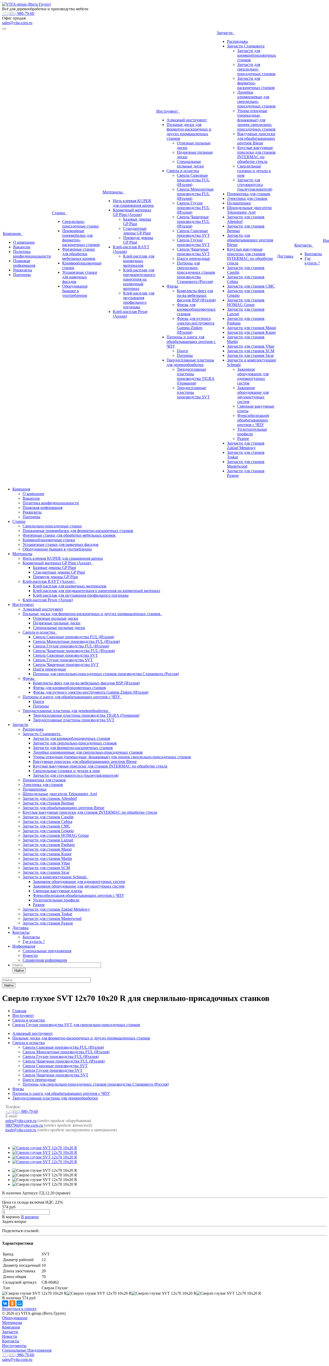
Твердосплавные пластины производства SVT (193, 392)
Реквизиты (22, 270)
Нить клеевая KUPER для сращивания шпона (133, 203)
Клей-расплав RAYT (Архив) (49, 581)
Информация (23, 946)
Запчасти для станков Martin (47, 858)
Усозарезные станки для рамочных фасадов (79, 277)
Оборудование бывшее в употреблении (75, 291)
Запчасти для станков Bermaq (48, 803)
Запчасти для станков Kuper (251, 332)
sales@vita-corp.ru (17, 23)
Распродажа (237, 41)
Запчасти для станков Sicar (250, 355)
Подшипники (239, 203)
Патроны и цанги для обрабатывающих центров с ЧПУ (191, 341)
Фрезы (172, 286)
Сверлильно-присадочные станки (80, 223)
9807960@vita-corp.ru (24, 1125)
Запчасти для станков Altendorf (50, 798)
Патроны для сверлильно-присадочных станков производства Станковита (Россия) (196, 272)
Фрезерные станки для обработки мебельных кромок (78, 254)
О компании (24, 242)
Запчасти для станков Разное (48, 923)
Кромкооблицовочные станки (49, 540)
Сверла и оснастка (183, 171)
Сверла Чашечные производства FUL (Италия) (193, 221)
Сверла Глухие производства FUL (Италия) (193, 207)
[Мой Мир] (19, 1303)
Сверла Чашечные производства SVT (193, 251)
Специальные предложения (47, 951)
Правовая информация (24, 263)
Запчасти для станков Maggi (251, 328)
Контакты (304, 245)
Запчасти (226, 33)
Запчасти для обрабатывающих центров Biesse (250, 240)
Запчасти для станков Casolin (48, 817)
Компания (13, 233)
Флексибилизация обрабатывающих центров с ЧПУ (253, 420)
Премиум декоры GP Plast (55, 577)
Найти (19, 970)
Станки (59, 213)
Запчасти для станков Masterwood (245, 463)
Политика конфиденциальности (32, 253)
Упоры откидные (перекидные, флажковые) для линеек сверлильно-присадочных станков (256, 120)
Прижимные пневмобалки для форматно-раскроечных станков (78, 530)
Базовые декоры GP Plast (54, 567)
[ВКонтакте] (5, 1303)
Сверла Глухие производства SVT (193, 242)
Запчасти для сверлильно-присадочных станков (256, 69)
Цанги (182, 351)
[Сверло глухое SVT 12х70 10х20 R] (44, 1148)
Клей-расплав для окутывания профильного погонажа (138, 300)
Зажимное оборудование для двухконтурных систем (253, 395)
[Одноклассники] (12, 1303)
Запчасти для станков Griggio (48, 831)
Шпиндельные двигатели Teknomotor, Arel (249, 209)
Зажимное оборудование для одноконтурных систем (253, 376)
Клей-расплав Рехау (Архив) (48, 600)
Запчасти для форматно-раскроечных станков (73, 747)
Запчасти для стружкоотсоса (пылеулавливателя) (254, 184)
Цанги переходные (193, 258)
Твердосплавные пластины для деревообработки (190, 362)
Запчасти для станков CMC (251, 286)
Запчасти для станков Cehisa (47, 821)
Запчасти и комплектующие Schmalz (56, 877)
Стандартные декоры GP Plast (137, 230)
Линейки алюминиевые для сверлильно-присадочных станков (256, 99)
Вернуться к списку (19, 1308)
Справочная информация (45, 960)
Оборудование (15, 1318)
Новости (30, 955)
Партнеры (22, 274)
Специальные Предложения (26, 1350)
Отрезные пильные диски (55, 618)
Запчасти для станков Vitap (250, 346)
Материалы (114, 192)
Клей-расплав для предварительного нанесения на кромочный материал (139, 279)
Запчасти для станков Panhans (49, 844)
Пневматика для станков (248, 194)
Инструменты (14, 1345)
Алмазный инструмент (187, 120)
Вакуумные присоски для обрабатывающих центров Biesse (256, 138)
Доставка (285, 256)
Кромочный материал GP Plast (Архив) (132, 212)
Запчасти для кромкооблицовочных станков (256, 55)
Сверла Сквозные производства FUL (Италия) (193, 180)
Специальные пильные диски (190, 163)
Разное (243, 438)
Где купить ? (312, 260)
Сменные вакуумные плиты (57, 891)
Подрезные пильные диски (56, 623)
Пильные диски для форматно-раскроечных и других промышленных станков (189, 131)
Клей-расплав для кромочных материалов (138, 261)
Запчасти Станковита (245, 46)
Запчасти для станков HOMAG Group (245, 302)
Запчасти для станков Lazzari (48, 840)
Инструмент (168, 111)
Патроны (185, 355)
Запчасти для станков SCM (250, 351)
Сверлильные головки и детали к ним (254, 171)
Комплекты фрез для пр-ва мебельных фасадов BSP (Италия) (196, 295)
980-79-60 (18, 13)
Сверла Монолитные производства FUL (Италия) (195, 194)
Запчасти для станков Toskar (47, 914)
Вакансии (21, 247)
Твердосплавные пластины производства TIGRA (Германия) (196, 376)
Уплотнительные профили (252, 431)
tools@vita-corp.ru (20, 1130)
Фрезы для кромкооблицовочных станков (196, 309)
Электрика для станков (247, 198)
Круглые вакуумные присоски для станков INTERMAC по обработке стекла (256, 154)
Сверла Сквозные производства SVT (193, 233)
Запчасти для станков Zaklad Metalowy (245, 445)
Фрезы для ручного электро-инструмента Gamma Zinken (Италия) (195, 325)
